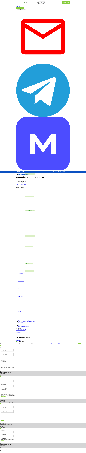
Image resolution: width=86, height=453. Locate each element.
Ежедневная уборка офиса (32, 180)
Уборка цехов (28, 207)
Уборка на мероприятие (30, 193)
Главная (17, 171)
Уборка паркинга (34, 207)
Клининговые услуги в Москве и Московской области (26, 321)
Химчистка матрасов (46, 258)
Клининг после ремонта (38, 189)
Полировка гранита (36, 243)
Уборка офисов (28, 176)
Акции (61, 171)
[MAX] (58, 2)
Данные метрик (18, 332)
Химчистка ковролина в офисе (33, 258)
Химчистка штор (42, 250)
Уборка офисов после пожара (40, 180)
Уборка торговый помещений (31, 184)
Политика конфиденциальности (21, 329)
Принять (79, 343)
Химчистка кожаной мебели (40, 254)
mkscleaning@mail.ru (41, 3)
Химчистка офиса (31, 250)
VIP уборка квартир (31, 229)
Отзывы (58, 171)
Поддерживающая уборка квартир (42, 227)
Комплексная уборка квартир (32, 227)
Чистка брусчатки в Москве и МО (42, 238)
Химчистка (28, 248)
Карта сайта (18, 331)
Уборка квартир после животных (42, 231)
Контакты (63, 171)
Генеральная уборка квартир (32, 225)
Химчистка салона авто (31, 260)
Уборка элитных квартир (38, 229)
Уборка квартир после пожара (32, 231)
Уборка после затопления (46, 191)
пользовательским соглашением (10, 368)
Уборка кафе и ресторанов (40, 182)
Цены (54, 171)
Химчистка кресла (47, 254)
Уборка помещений (29, 187)
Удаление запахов (29, 238)
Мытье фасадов (29, 273)
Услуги (23, 171)
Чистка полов (34, 238)
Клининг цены (20, 322)
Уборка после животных (32, 191)
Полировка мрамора (29, 243)
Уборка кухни (40, 184)
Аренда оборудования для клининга (23, 326)
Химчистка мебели (31, 252)
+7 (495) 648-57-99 (42, 1)
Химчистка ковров (40, 258)
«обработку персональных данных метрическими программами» (67, 343)
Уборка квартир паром (45, 229)
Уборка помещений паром (46, 189)
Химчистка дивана (33, 254)
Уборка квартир (29, 223)
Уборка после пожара (39, 191)
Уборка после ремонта (31, 189)
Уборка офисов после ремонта (40, 178)
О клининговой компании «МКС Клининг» (25, 320)
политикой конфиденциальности (52, 343)
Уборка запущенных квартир (32, 233)
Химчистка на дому (37, 250)
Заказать (2, 420)
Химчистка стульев (33, 256)
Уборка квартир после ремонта (41, 225)
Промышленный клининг (30, 198)
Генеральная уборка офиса (32, 178)
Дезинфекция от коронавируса (31, 268)
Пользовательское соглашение (20, 330)
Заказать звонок (3, 396)
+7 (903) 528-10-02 (42, 2)
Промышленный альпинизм (41, 207)
